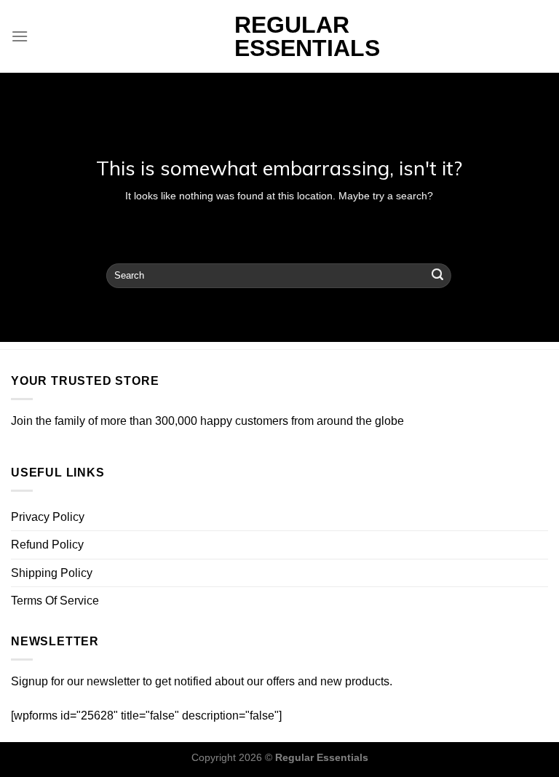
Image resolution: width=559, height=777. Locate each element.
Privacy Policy (47, 517)
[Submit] (437, 275)
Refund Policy (47, 544)
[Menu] (19, 36)
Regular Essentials (279, 36)
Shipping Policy (51, 573)
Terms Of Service (55, 600)
